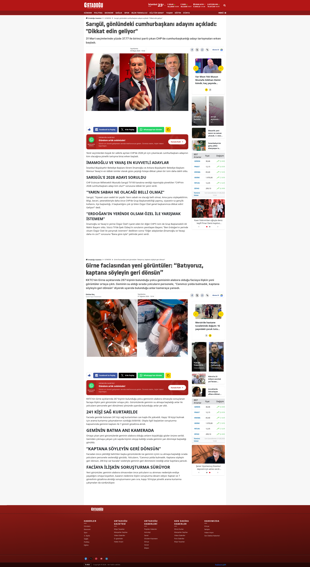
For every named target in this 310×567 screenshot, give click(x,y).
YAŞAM (169, 13)
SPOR (126, 13)
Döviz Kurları (179, 529)
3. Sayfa (87, 535)
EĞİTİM (178, 13)
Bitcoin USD (213, 4)
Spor (85, 532)
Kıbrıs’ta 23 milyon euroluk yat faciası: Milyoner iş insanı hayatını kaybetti (215, 379)
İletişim (207, 529)
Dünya (146, 542)
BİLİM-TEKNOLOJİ (139, 13)
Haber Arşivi (118, 542)
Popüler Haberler (150, 529)
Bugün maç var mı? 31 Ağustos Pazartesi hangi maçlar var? (207, 325)
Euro (184, 4)
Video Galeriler (119, 535)
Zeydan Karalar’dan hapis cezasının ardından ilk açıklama (208, 222)
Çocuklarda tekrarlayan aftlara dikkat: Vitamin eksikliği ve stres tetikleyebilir (215, 391)
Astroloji (147, 532)
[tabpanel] (208, 71)
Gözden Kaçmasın (151, 538)
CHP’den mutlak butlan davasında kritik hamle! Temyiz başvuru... (208, 80)
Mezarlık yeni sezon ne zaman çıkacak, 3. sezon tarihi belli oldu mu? (215, 133)
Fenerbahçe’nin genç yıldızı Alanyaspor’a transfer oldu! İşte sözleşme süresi (215, 146)
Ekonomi (87, 529)
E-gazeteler (118, 538)
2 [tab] (210, 90)
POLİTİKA (98, 13)
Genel (146, 545)
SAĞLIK (119, 13)
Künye (206, 526)
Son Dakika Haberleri (212, 535)
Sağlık (86, 539)
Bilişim (146, 548)
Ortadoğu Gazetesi (95, 18)
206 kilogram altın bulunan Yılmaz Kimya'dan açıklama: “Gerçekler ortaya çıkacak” (208, 467)
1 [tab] (206, 90)
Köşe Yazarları (119, 529)
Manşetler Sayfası (120, 532)
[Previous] (196, 68)
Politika (86, 542)
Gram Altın (199, 4)
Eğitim (86, 545)
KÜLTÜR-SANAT (157, 13)
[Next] (221, 68)
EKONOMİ (109, 13)
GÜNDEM (88, 13)
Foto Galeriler (179, 538)
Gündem (87, 526)
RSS (88, 565)
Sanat (146, 535)
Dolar (171, 4)
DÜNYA (186, 13)
